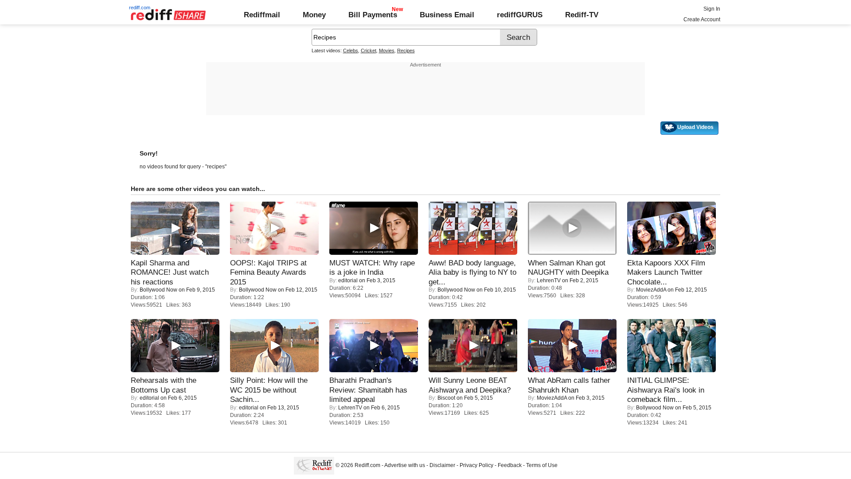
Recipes (406, 50)
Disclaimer (442, 465)
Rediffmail (262, 15)
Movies (386, 50)
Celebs (350, 50)
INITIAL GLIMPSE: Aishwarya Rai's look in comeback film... (665, 389)
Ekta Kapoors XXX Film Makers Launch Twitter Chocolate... (666, 272)
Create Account (701, 19)
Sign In (711, 9)
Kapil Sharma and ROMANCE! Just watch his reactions (170, 272)
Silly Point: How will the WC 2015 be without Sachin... (269, 389)
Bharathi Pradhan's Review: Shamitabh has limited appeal (368, 389)
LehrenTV (549, 280)
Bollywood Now (158, 290)
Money (314, 15)
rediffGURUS (520, 15)
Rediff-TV (581, 15)
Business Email (447, 15)
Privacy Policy (476, 465)
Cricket (368, 50)
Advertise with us (404, 465)
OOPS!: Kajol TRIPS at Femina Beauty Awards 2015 (268, 272)
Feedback (510, 465)
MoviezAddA (651, 290)
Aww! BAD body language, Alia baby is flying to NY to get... (472, 272)
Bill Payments (372, 15)
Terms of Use (542, 465)
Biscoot (446, 398)
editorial (348, 280)
